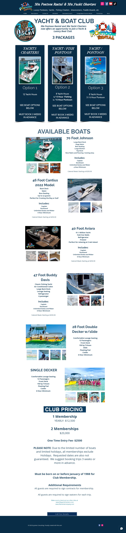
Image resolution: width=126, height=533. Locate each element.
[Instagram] (102, 3)
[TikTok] (115, 3)
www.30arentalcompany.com (64, 504)
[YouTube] (110, 3)
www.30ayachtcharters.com (65, 502)
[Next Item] (59, 149)
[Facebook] (106, 3)
